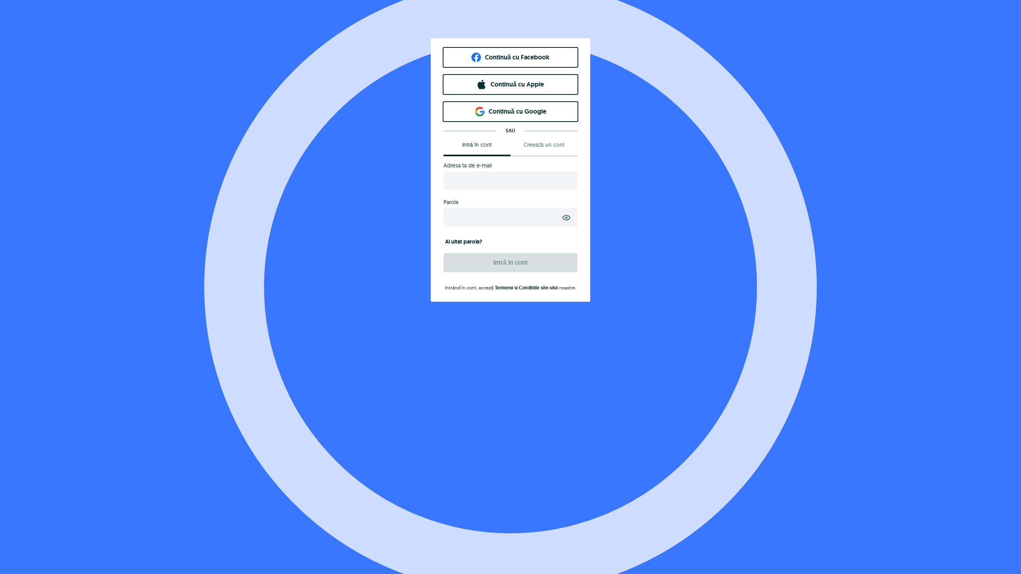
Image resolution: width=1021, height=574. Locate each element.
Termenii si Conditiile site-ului (526, 288)
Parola (450, 202)
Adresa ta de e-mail (467, 165)
